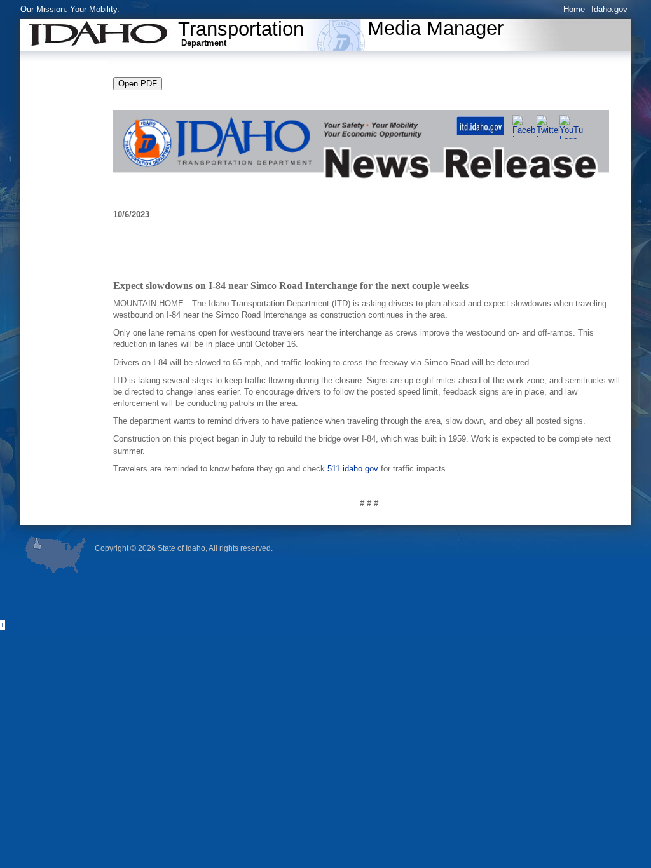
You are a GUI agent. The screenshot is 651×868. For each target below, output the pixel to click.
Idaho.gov (609, 9)
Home (574, 9)
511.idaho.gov (352, 468)
